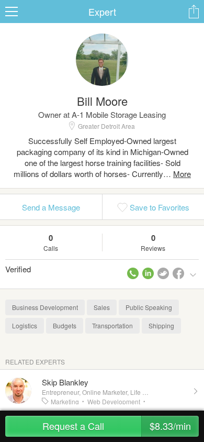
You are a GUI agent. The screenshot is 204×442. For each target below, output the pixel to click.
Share (193, 11)
